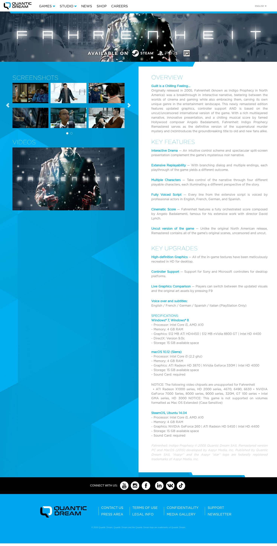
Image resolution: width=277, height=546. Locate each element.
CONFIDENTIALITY (183, 508)
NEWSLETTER (219, 514)
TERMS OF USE (145, 508)
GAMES (46, 6)
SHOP (102, 6)
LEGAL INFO (143, 514)
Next (129, 105)
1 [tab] (67, 133)
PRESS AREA (112, 514)
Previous (9, 105)
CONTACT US (112, 508)
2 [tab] (71, 133)
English (259, 6)
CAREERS (119, 6)
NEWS (86, 6)
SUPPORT (216, 508)
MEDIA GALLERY (181, 514)
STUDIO (67, 6)
